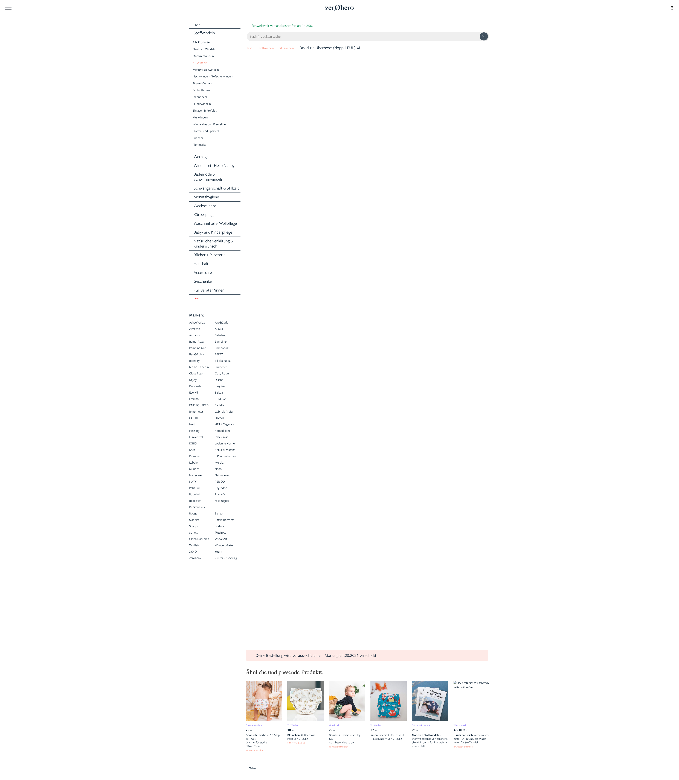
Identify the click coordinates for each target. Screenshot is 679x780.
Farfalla (221, 420)
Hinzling (195, 464)
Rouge (194, 566)
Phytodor (223, 540)
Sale (197, 306)
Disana (220, 394)
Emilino (195, 413)
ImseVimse (224, 470)
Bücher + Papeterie (424, 725)
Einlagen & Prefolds (209, 117)
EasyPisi (221, 400)
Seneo (220, 566)
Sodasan (222, 585)
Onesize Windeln (206, 57)
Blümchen (223, 375)
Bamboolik (224, 356)
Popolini (196, 547)
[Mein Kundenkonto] (671, 7)
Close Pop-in (199, 388)
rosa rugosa (225, 553)
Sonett (195, 591)
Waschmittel (462, 725)
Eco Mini (196, 407)
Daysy (194, 394)
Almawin (196, 337)
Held (193, 451)
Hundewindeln (205, 110)
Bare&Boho (199, 362)
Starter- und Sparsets (210, 138)
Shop (250, 48)
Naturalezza (225, 528)
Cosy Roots (224, 388)
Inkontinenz (202, 104)
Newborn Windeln (208, 50)
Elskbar (221, 407)
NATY (194, 534)
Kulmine (196, 502)
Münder (195, 521)
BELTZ (220, 362)
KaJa (193, 490)
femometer (198, 432)
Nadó (219, 521)
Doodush (196, 400)
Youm (220, 623)
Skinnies (196, 572)
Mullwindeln (203, 124)
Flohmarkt (201, 151)
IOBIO (194, 477)
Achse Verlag (200, 330)
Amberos (197, 343)
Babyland (222, 343)
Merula (221, 515)
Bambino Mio (200, 356)
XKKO (194, 623)
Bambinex (223, 350)
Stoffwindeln (270, 48)
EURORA (222, 413)
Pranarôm (223, 547)
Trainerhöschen (206, 90)
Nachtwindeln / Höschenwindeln (206, 80)
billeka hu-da (225, 369)
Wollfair (195, 610)
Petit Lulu (197, 540)
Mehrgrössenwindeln (210, 70)
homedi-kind (225, 464)
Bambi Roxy (199, 350)
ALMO (220, 337)
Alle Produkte (204, 43)
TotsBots (222, 591)
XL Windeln (202, 63)
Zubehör (200, 145)
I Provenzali (198, 470)
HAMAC (221, 445)
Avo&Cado (224, 330)
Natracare (197, 528)
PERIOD (221, 534)
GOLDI (194, 445)
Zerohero (197, 630)
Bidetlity (196, 369)
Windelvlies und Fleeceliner (215, 131)
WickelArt (223, 598)
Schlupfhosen (204, 97)
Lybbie (194, 515)
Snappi (195, 585)
